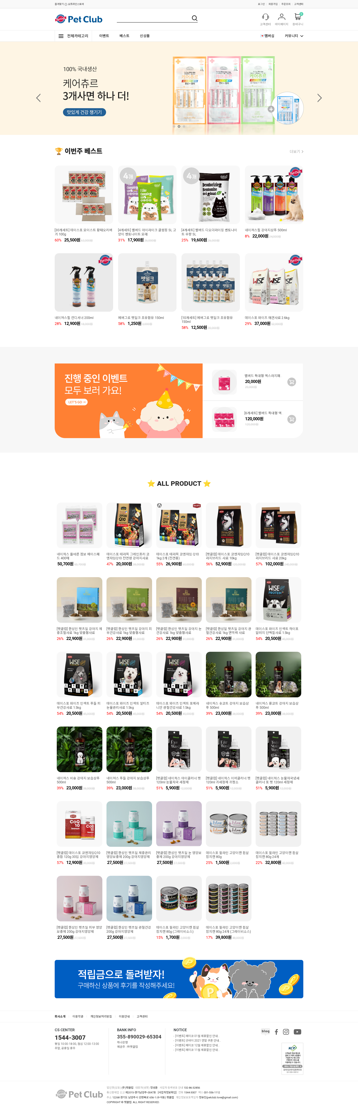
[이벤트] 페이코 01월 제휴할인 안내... (197, 1036)
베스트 (124, 36)
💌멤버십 (267, 36)
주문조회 (285, 4)
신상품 (145, 36)
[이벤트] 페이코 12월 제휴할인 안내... (197, 1045)
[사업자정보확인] (167, 1092)
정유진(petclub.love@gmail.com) (218, 1097)
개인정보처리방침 (101, 1016)
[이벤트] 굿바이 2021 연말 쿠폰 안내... (198, 1040)
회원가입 (273, 4)
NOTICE (180, 1030)
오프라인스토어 (76, 4)
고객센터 (298, 4)
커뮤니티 (291, 36)
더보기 (295, 151)
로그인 (261, 4)
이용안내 (124, 1016)
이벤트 (104, 36)
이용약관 (78, 1016)
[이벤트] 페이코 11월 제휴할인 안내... (197, 1050)
